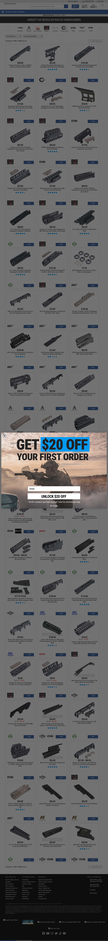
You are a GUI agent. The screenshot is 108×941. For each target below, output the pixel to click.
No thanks (54, 506)
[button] (54, 498)
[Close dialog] (4, 436)
